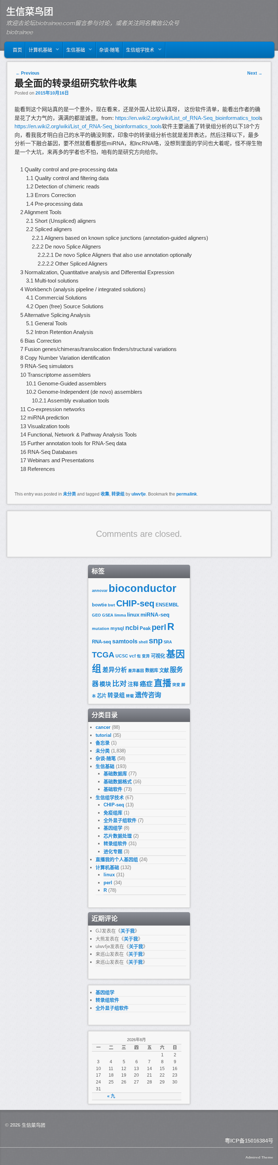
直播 (162, 683)
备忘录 (103, 743)
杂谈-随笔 (109, 50)
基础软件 (113, 789)
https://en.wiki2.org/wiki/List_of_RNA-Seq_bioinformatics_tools (88, 126)
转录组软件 (115, 843)
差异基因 (136, 670)
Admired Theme (259, 1157)
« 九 (111, 1096)
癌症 (146, 684)
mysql (117, 628)
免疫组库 (113, 812)
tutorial (103, 735)
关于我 (128, 931)
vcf (132, 656)
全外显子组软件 (120, 820)
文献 (164, 670)
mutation (100, 628)
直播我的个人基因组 (117, 859)
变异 (146, 656)
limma (120, 615)
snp (156, 640)
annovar (100, 590)
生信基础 (74, 51)
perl (159, 627)
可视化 (158, 656)
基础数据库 (115, 773)
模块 (105, 684)
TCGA (103, 654)
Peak (145, 628)
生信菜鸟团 (29, 11)
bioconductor (142, 588)
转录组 (118, 494)
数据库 (151, 670)
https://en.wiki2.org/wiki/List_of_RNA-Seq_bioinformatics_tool (187, 118)
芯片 (101, 695)
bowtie (99, 604)
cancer (103, 727)
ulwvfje (138, 494)
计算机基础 (39, 51)
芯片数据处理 (118, 836)
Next (254, 73)
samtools (125, 641)
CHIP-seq (135, 603)
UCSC (121, 656)
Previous (27, 73)
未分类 (69, 494)
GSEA (107, 615)
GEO (96, 615)
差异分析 (114, 670)
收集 (105, 494)
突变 (176, 684)
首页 (17, 50)
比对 (119, 684)
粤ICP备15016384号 (249, 1140)
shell (143, 642)
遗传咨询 (148, 695)
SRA (168, 642)
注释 (133, 684)
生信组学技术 (138, 51)
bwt (111, 605)
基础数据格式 (118, 781)
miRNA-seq (154, 615)
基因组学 (113, 828)
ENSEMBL (167, 604)
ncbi (132, 627)
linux (133, 615)
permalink (186, 494)
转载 (130, 696)
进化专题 (113, 851)
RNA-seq (101, 641)
